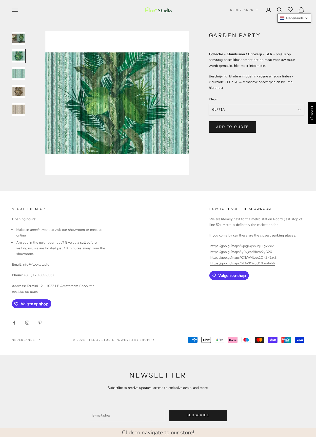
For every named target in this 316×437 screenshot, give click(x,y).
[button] (294, 18)
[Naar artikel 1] (19, 38)
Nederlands (241, 10)
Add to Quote (232, 127)
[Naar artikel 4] (19, 91)
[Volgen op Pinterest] (40, 322)
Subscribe (198, 415)
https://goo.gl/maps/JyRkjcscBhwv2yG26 (241, 252)
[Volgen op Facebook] (14, 322)
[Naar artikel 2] (19, 56)
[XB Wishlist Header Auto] (290, 9)
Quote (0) (312, 113)
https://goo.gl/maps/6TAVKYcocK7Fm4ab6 (242, 263)
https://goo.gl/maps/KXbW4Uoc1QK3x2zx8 (243, 257)
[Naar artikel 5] (19, 109)
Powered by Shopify (135, 340)
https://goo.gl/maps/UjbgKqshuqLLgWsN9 (242, 246)
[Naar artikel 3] (19, 74)
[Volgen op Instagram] (27, 322)
